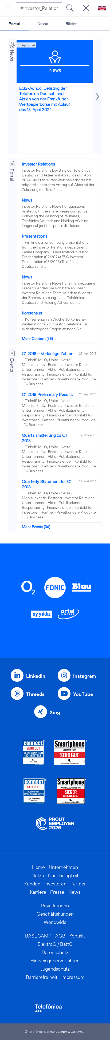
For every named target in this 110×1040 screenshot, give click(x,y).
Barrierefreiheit (41, 977)
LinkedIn (35, 676)
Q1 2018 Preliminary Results (47, 394)
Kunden (32, 884)
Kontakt (77, 936)
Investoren (55, 884)
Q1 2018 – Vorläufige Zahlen (47, 353)
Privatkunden (55, 906)
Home (38, 867)
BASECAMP (38, 936)
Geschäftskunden (55, 914)
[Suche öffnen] (86, 8)
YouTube (83, 694)
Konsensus (32, 313)
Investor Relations (38, 164)
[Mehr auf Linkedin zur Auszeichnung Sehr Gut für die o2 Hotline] (35, 791)
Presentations (34, 236)
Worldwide (55, 922)
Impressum (72, 977)
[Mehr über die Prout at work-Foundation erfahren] (55, 829)
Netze (38, 875)
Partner (78, 884)
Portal (14, 23)
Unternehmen (63, 867)
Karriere (38, 892)
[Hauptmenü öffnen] (8, 8)
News (42, 23)
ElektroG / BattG (55, 944)
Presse (57, 892)
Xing (55, 712)
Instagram (84, 676)
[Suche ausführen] (70, 8)
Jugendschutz (55, 969)
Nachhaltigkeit (63, 875)
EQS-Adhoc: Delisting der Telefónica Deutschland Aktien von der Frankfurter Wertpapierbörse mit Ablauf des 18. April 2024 (44, 98)
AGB (60, 936)
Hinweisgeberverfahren (55, 961)
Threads (35, 694)
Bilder (71, 23)
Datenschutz (55, 952)
